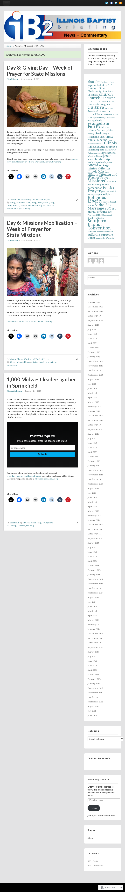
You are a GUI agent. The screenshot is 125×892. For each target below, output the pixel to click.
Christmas (93, 95)
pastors (104, 184)
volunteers (12, 365)
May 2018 (92, 393)
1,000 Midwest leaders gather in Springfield (41, 382)
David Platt (108, 108)
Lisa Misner (12, 79)
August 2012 (93, 706)
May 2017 (92, 447)
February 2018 (95, 406)
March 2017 (93, 456)
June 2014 (92, 606)
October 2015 (94, 534)
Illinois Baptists (96, 149)
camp (12, 202)
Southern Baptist (96, 218)
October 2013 (94, 642)
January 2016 (94, 520)
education (108, 115)
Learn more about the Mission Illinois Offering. (30, 321)
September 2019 (95, 320)
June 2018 (92, 388)
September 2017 (95, 429)
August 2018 (93, 379)
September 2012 (95, 701)
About (90, 838)
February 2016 (95, 515)
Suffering (94, 235)
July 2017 (92, 438)
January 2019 (94, 356)
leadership (11, 526)
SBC (107, 208)
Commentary (108, 101)
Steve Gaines (109, 232)
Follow (94, 807)
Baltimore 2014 (107, 82)
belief (100, 85)
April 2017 (92, 452)
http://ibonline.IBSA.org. (46, 479)
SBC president (106, 215)
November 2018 (95, 366)
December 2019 (95, 306)
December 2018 (95, 361)
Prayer (94, 191)
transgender (100, 238)
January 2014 (94, 629)
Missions (96, 181)
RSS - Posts (93, 861)
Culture (96, 107)
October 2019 (94, 316)
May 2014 (92, 611)
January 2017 (94, 465)
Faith (93, 127)
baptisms (92, 85)
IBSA (103, 137)
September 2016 (95, 484)
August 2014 (93, 597)
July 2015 (92, 547)
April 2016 (92, 506)
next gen (18, 208)
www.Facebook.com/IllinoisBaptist (24, 476)
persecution (95, 188)
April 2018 (92, 397)
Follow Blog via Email (98, 779)
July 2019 (92, 329)
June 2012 (92, 715)
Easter (100, 114)
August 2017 (93, 434)
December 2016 (95, 470)
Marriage (102, 165)
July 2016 (92, 493)
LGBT (91, 165)
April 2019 (92, 343)
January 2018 (94, 411)
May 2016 (92, 502)
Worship (110, 238)
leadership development (100, 162)
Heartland (14, 523)
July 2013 (92, 656)
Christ (12, 362)
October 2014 (94, 588)
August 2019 (93, 325)
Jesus (9, 205)
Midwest (21, 526)
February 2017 (95, 461)
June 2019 (92, 334)
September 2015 (95, 538)
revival (106, 202)
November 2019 (95, 311)
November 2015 (95, 529)
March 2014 (93, 620)
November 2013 (95, 638)
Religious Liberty (97, 199)
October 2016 (94, 479)
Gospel (106, 133)
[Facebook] (111, 2)
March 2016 (93, 511)
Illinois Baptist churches (102, 146)
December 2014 (95, 579)
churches (20, 202)
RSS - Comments (95, 865)
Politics (108, 188)
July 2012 (92, 711)
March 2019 (93, 347)
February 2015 (95, 570)
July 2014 (92, 602)
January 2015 (94, 574)
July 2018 (92, 384)
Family (91, 133)
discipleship (31, 202)
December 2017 (95, 415)
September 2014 (95, 593)
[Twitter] (106, 2)
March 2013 (93, 674)
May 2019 (92, 338)
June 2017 (92, 443)
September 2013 (95, 647)
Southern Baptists (96, 232)
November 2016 (95, 474)
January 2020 (94, 302)
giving (51, 202)
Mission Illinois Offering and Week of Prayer (29, 199)
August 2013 (93, 652)
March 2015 (93, 565)
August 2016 (93, 488)
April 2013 (92, 670)
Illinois (110, 143)
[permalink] (76, 199)
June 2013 (92, 661)
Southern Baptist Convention (99, 224)
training (26, 208)
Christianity (94, 91)
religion (107, 194)
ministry (93, 168)
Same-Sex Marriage (100, 207)
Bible (108, 85)
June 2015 (92, 552)
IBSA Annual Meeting (100, 138)
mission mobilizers (40, 362)
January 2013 (94, 683)
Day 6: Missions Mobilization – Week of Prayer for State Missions (42, 229)
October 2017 (94, 425)
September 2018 (95, 375)
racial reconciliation (102, 193)
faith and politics (105, 130)
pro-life (105, 191)
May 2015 (92, 556)
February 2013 (95, 679)
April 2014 (92, 615)
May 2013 (92, 665)
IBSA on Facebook (99, 758)
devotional (93, 111)
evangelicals (95, 120)
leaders (16, 205)
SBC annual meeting (102, 210)
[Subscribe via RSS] (120, 2)
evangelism (43, 202)
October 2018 (94, 370)
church (26, 523)
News (97, 185)
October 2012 (94, 697)
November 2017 (95, 420)
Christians (107, 91)
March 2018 (93, 402)
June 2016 (92, 497)
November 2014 (95, 583)
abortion (94, 82)
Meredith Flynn (14, 391)
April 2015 (92, 561)
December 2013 (95, 633)
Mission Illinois (23, 362)
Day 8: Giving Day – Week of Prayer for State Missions (40, 70)
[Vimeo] (116, 2)
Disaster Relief (99, 112)
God (98, 133)
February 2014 (95, 624)
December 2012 (95, 688)
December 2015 (95, 524)
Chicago (93, 88)
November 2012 (95, 692)
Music (108, 181)
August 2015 (93, 543)
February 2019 (95, 352)
